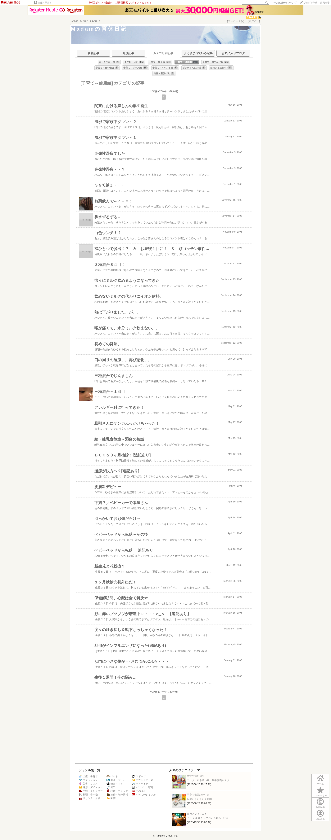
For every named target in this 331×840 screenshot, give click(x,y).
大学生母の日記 (195, 775)
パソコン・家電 (144, 787)
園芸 (113, 798)
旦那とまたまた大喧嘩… (200, 799)
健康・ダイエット (93, 787)
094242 (252, 17)
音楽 (113, 787)
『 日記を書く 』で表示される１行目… (209, 818)
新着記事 (320, 807)
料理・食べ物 (90, 794)
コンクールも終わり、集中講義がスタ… (209, 780)
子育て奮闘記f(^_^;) (198, 794)
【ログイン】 (253, 21)
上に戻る (320, 818)
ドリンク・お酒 (91, 798)
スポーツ (141, 776)
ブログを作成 (310, 2)
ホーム (320, 783)
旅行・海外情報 (119, 794)
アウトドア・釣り (146, 780)
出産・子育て (45, 2)
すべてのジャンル (146, 794)
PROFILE (95, 21)
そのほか (141, 791)
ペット (114, 776)
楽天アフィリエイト (198, 813)
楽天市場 (324, 2)
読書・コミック (119, 791)
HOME (74, 21)
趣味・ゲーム (118, 780)
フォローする (320, 795)
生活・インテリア (93, 791)
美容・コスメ (90, 783)
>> (285, 2)
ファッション (90, 780)
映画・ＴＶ (117, 783)
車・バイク (142, 783)
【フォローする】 (236, 21)
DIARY (84, 21)
